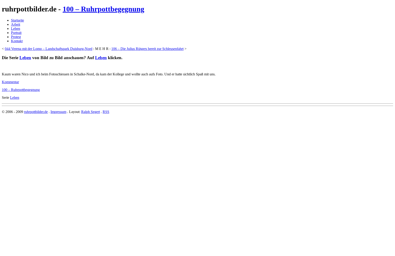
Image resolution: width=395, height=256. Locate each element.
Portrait (16, 33)
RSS (106, 112)
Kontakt (17, 41)
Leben (15, 28)
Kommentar (10, 82)
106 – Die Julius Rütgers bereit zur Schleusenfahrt (147, 49)
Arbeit (15, 24)
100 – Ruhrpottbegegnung (103, 9)
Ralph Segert (90, 112)
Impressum (58, 112)
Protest (16, 37)
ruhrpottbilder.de (36, 112)
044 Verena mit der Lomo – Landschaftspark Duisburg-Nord (48, 49)
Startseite (17, 20)
